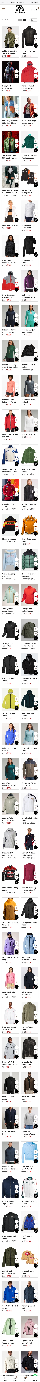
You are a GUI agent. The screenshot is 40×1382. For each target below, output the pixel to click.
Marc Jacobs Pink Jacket (9, 993)
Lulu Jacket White (28, 434)
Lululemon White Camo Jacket (28, 226)
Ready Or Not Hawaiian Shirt (7, 87)
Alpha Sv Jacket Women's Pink (27, 1342)
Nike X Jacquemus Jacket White (9, 1028)
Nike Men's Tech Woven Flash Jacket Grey (9, 1063)
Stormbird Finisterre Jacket (29, 679)
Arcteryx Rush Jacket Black (29, 923)
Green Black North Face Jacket (28, 575)
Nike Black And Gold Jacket (29, 366)
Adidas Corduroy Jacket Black (28, 1063)
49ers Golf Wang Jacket (28, 1272)
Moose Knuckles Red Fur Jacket (10, 435)
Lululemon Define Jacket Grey (28, 401)
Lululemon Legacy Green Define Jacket (10, 366)
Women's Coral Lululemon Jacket (9, 401)
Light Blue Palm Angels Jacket (27, 1167)
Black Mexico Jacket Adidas (10, 1237)
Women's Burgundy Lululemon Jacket (29, 889)
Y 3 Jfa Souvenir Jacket (28, 1237)
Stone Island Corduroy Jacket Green (8, 1272)
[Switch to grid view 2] (24, 20)
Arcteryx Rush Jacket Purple (10, 958)
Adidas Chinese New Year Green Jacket (29, 157)
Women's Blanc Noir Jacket (29, 505)
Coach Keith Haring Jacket (29, 540)
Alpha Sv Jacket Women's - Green (8, 1342)
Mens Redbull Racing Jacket (10, 889)
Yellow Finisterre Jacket (8, 714)
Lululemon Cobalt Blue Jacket (9, 749)
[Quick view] (17, 41)
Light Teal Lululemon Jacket (29, 749)
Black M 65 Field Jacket (8, 679)
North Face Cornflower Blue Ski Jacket (29, 958)
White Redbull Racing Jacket (30, 819)
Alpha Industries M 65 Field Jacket (29, 644)
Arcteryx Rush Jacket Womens (10, 923)
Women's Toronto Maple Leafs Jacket (9, 470)
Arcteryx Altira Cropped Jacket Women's (8, 819)
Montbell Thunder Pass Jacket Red (28, 87)
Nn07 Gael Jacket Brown (28, 1098)
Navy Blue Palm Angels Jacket (8, 1202)
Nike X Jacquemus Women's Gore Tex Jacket (28, 993)
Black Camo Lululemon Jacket (9, 261)
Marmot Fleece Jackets (27, 1028)
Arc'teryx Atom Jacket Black (8, 644)
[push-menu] (3, 9)
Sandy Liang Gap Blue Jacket (8, 575)
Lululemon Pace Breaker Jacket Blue (9, 1167)
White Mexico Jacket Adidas (29, 1202)
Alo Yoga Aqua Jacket (10, 225)
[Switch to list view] (15, 20)
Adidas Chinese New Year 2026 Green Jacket (10, 52)
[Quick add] (17, 46)
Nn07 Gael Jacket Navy (8, 1133)
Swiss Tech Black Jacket (8, 1098)
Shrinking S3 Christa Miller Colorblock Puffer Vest (10, 122)
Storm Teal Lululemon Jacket (9, 784)
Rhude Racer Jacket (9, 539)
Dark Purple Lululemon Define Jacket (28, 296)
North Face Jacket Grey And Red (9, 296)
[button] (17, 37)
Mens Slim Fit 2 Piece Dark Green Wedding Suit (10, 191)
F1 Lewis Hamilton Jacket (9, 505)
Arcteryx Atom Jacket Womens (27, 610)
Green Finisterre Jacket (28, 714)
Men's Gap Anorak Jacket (28, 1307)
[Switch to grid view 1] (20, 20)
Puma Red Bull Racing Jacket (7, 854)
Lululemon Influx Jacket (28, 261)
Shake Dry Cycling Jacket (28, 52)
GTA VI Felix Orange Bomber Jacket (29, 122)
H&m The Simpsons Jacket (29, 470)
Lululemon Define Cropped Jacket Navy (9, 331)
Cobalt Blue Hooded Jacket (10, 1307)
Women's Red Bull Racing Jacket (28, 854)
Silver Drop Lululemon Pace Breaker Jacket (28, 1133)
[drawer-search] (32, 9)
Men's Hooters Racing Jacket (27, 191)
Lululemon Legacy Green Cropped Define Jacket (28, 331)
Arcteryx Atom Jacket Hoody (7, 610)
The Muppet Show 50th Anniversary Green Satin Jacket (9, 157)
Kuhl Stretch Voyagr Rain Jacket (29, 784)
